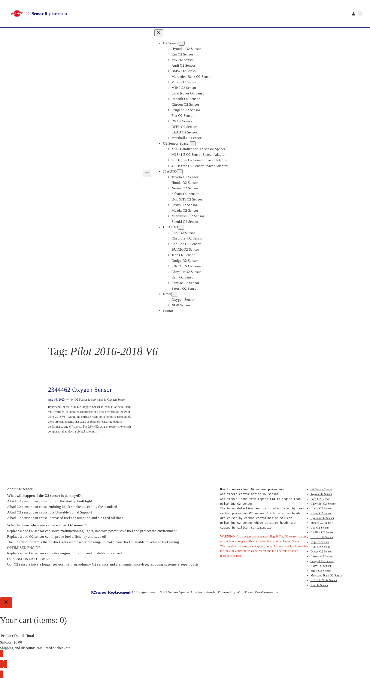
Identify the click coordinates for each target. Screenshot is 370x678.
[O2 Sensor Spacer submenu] (193, 143)
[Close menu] (158, 32)
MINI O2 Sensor (320, 570)
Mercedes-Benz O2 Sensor (326, 575)
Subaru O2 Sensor (321, 522)
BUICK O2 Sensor (321, 537)
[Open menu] (147, 173)
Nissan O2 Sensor (321, 513)
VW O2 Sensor (319, 527)
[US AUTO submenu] (181, 227)
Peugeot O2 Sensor (322, 561)
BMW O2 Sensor (320, 565)
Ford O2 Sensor (320, 499)
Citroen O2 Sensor (321, 556)
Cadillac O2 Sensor (322, 532)
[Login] (353, 13)
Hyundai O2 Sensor (322, 518)
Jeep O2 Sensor (319, 542)
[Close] (6, 602)
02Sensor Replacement (47, 13)
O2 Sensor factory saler (89, 399)
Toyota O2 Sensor (321, 494)
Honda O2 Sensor (321, 508)
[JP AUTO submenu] (180, 171)
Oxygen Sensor (116, 399)
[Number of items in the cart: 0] (359, 14)
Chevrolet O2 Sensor (323, 503)
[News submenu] (174, 294)
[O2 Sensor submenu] (182, 43)
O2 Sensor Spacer (321, 489)
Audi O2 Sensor (320, 546)
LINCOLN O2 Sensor (323, 580)
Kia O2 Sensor (319, 585)
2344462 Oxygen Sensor (80, 389)
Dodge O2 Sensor (321, 551)
